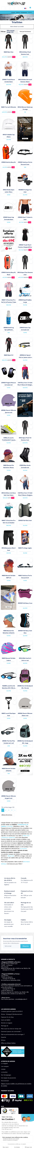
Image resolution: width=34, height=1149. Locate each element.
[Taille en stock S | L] (25, 179)
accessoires (23, 848)
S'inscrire (26, 946)
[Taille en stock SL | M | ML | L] (8, 96)
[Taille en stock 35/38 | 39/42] (25, 454)
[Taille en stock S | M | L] (25, 372)
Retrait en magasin (6, 1023)
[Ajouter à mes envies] (14, 37)
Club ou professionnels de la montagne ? (13, 1034)
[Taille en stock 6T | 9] (25, 427)
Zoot (12, 856)
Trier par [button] (25, 31)
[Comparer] (14, 41)
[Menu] (17, 1109)
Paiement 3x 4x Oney (7, 1017)
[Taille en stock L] (8, 289)
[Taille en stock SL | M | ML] (8, 41)
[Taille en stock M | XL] (25, 69)
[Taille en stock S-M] (8, 124)
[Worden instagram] (5, 1004)
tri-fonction (10, 826)
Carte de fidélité (5, 1020)
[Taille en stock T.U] (25, 96)
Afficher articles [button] (6, 815)
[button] (8, 8)
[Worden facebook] (8, 1004)
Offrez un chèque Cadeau (8, 1043)
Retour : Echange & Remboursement (11, 1014)
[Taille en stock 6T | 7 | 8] (8, 179)
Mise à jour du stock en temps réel (11, 1028)
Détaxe (3, 1040)
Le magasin (4, 1063)
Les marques (5, 1066)
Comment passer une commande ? (11, 1031)
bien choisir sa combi (17, 26)
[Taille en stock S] (25, 206)
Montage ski (4, 1026)
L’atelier (3, 1069)
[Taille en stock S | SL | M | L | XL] (8, 344)
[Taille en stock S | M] (25, 234)
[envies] (16, 8)
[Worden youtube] (11, 1004)
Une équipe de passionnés (8, 1078)
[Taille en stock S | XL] (8, 537)
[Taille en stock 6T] (25, 262)
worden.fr (10, 987)
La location (4, 1072)
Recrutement (5, 1081)
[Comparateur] (21, 8)
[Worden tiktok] (2, 1004)
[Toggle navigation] (3, 8)
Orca (9, 856)
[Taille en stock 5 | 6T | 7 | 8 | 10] (25, 41)
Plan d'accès (4, 967)
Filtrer (3, 32)
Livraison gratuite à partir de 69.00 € (11, 1011)
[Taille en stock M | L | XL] (8, 69)
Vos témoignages (6, 1075)
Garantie (3, 1037)
